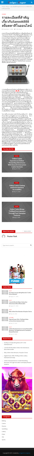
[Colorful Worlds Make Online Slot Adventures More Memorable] (5, 301)
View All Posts (27, 231)
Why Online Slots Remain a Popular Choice (20, 311)
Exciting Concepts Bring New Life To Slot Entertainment (20, 293)
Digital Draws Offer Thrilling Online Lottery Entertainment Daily (18, 320)
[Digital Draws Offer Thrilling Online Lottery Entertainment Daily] (5, 319)
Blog (7, 6)
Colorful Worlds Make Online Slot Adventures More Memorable (18, 302)
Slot (10, 291)
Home (3, 6)
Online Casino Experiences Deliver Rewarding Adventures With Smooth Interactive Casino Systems (17, 163)
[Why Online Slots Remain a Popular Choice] (5, 311)
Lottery (11, 317)
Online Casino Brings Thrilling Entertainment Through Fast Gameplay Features (17, 212)
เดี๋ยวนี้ (17, 91)
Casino (4, 14)
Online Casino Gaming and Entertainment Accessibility (17, 187)
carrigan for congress (24, 453)
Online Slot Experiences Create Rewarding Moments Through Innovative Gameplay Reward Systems (20, 330)
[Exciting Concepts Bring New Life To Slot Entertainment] (5, 292)
